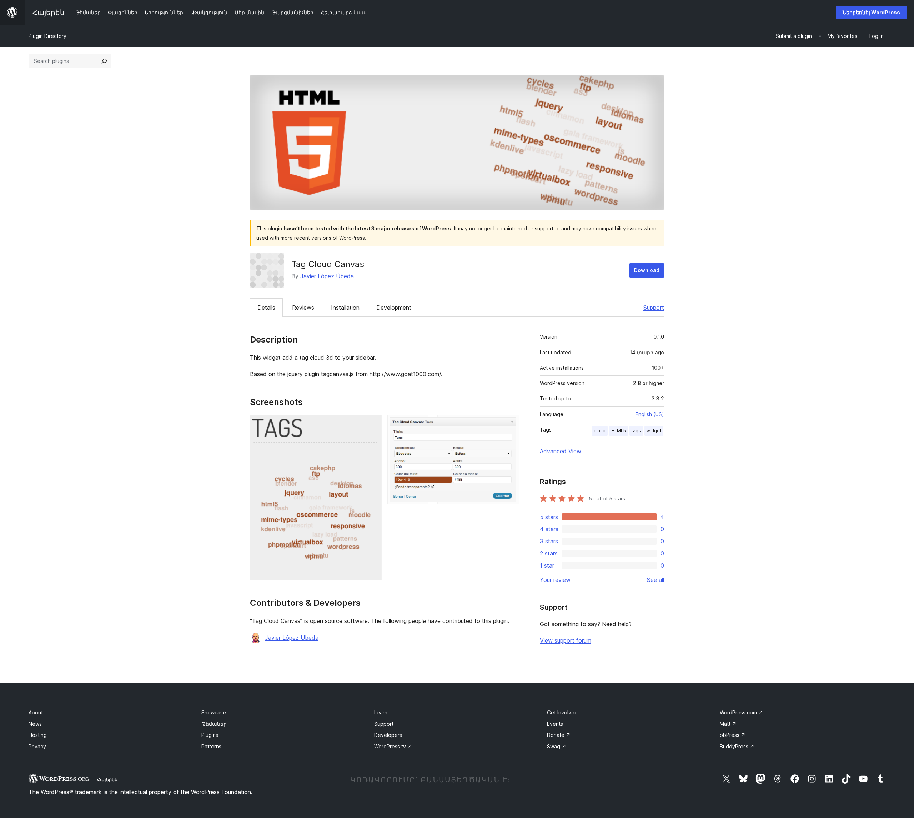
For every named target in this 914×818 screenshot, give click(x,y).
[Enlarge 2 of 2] (509, 424)
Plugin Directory (47, 36)
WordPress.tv (393, 746)
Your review (555, 579)
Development (393, 307)
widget (654, 430)
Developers (388, 735)
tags (636, 430)
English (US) (650, 414)
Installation (345, 307)
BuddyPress (737, 746)
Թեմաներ (214, 724)
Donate (559, 735)
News (35, 724)
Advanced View (560, 451)
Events (555, 724)
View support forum (565, 640)
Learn (380, 712)
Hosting (38, 735)
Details (266, 307)
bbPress (732, 735)
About (36, 712)
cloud (600, 430)
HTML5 (618, 430)
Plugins (209, 735)
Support (653, 307)
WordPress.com (741, 712)
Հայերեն (107, 779)
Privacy (37, 746)
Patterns (211, 746)
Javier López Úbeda (327, 276)
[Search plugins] (104, 61)
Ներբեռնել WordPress (871, 12)
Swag (556, 746)
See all (655, 579)
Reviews (303, 307)
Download (646, 270)
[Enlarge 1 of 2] (372, 424)
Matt (728, 724)
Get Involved (562, 712)
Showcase (213, 712)
